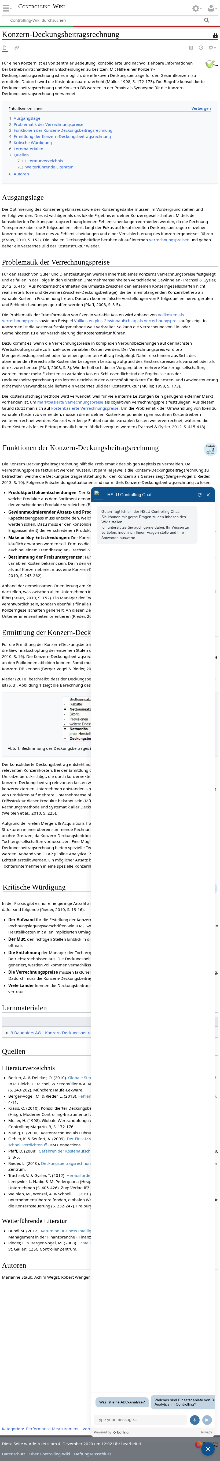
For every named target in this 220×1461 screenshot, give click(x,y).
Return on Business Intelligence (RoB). (77, 1230)
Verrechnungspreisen (169, 239)
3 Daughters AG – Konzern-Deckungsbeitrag (52, 1032)
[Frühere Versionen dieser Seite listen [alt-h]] (201, 48)
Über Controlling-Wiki (49, 1453)
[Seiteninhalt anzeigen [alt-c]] (5, 48)
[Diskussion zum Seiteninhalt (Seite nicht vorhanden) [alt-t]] (17, 48)
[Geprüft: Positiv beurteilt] (211, 63)
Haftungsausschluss (92, 1453)
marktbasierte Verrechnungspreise (70, 402)
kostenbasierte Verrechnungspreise (85, 408)
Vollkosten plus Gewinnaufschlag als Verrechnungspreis (126, 320)
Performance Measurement (52, 1428)
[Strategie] (210, 448)
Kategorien (12, 1428)
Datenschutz (13, 1453)
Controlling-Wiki (41, 6)
